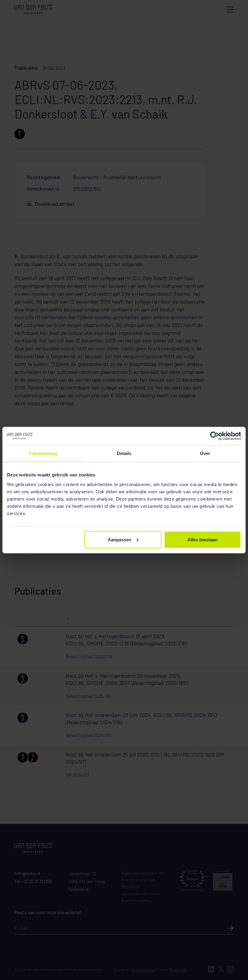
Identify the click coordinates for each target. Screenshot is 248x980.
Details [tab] (124, 453)
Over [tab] (205, 453)
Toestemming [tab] (42, 453)
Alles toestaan (202, 539)
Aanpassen (119, 539)
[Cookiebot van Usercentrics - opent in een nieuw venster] (214, 436)
